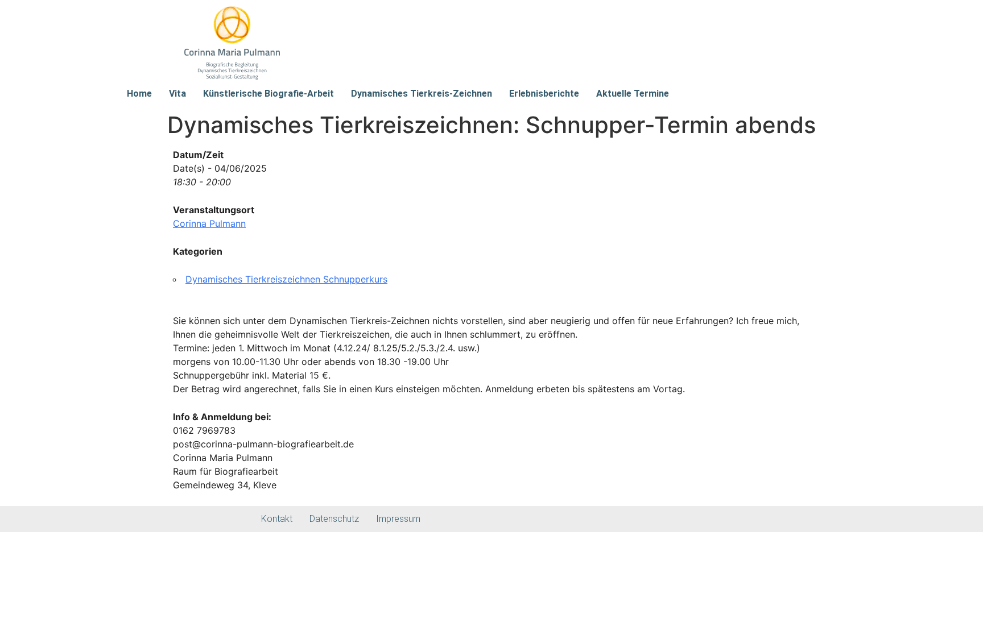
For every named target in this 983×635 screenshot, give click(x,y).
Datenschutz (334, 518)
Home (139, 93)
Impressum (398, 518)
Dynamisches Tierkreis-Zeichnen (421, 93)
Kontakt (276, 518)
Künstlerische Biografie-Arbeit (268, 93)
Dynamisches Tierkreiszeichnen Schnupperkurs (286, 279)
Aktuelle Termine (632, 93)
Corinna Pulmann (209, 223)
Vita (177, 93)
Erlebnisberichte (544, 93)
